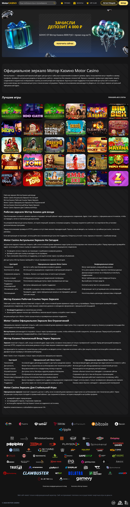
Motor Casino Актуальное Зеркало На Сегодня (21, 198)
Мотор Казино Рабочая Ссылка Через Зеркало (21, 200)
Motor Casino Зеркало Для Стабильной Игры (20, 207)
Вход (123, 3)
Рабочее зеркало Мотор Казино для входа (19, 195)
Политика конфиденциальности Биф (55, 486)
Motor (9, 3)
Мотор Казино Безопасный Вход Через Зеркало (21, 205)
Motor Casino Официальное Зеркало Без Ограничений (24, 203)
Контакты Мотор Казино (79, 486)
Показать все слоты (117, 97)
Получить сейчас (65, 43)
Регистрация (109, 3)
